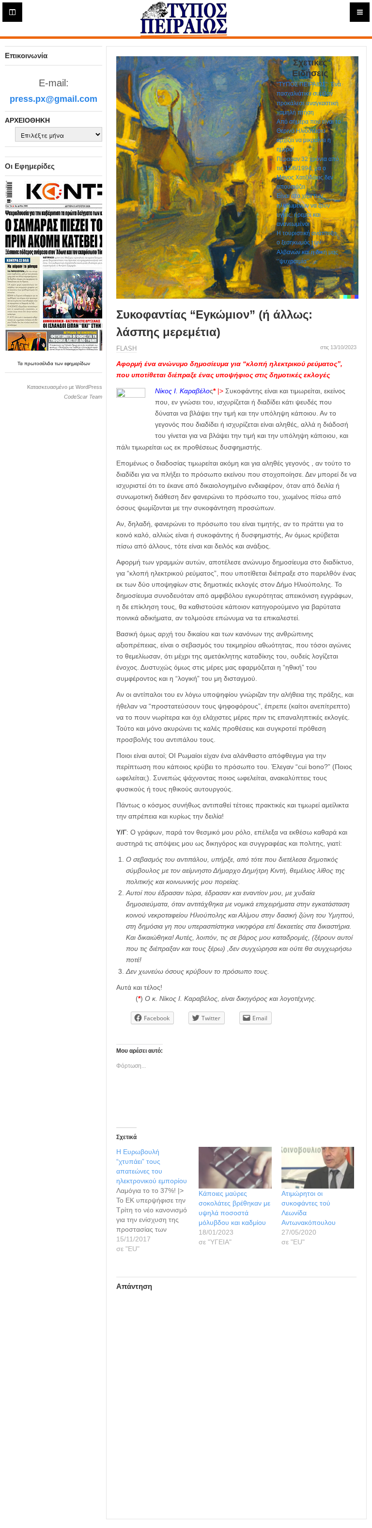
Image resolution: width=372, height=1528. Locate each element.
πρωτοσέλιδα (39, 363)
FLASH (126, 348)
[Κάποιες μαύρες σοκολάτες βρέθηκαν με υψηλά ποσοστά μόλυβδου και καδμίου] (235, 1168)
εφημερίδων (77, 363)
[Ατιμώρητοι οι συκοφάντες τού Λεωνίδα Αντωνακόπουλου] (317, 1168)
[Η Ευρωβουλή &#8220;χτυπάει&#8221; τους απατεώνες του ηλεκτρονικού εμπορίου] (157, 1200)
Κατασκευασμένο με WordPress (64, 387)
